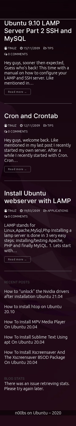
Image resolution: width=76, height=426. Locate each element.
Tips (50, 48)
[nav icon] (66, 5)
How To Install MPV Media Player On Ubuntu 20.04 (34, 324)
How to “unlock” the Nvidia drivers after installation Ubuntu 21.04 (36, 294)
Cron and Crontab (31, 116)
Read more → (17, 91)
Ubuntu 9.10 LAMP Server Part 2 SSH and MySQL (38, 30)
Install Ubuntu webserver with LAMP (37, 197)
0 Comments (17, 54)
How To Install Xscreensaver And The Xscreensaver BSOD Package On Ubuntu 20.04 (34, 357)
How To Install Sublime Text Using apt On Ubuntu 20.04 (36, 339)
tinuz (12, 48)
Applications (57, 210)
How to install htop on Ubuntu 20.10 (33, 309)
